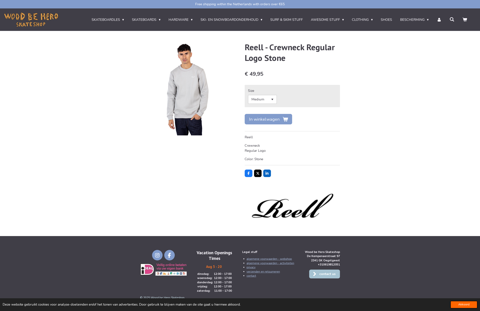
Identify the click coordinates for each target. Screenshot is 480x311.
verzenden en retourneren (263, 272)
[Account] (439, 19)
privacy (251, 267)
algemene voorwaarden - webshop (269, 259)
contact (251, 276)
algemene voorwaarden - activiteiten (270, 263)
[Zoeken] (452, 19)
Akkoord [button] (464, 304)
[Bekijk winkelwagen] (465, 19)
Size (251, 90)
